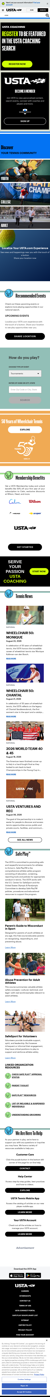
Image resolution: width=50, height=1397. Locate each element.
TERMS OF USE (25, 1305)
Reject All (24, 1386)
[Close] (46, 1340)
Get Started (25, 547)
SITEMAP (25, 1320)
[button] (47, 3)
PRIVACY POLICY (25, 1330)
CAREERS (25, 1291)
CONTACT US (25, 1300)
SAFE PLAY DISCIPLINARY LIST (25, 1315)
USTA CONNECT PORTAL (25, 1310)
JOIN (31, 10)
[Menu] (3, 10)
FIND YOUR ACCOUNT (25, 1334)
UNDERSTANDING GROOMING (26, 1114)
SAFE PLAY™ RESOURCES (24, 1095)
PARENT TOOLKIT (20, 1085)
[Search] (47, 15)
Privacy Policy (39, 1374)
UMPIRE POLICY (25, 1325)
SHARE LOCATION (25, 336)
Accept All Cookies (24, 1392)
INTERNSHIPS (25, 1296)
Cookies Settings (24, 1379)
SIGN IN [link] (43, 10)
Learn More (10, 947)
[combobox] (25, 389)
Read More (11, 658)
